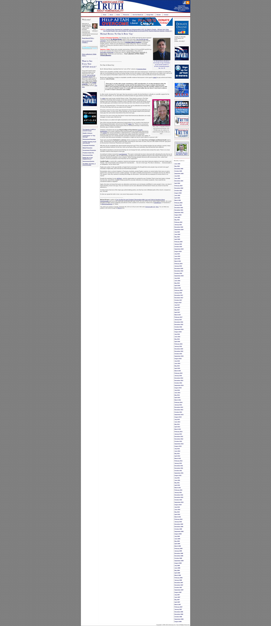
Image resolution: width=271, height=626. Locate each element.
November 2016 (179, 324)
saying (105, 133)
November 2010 (179, 497)
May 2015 (177, 366)
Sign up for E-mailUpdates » (87, 41)
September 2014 (179, 385)
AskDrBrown (157, 202)
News (157, 206)
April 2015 (177, 368)
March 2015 (178, 370)
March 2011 (178, 487)
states (130, 124)
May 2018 (177, 283)
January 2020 (178, 244)
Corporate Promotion (89, 145)
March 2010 (178, 516)
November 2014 (179, 380)
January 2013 (178, 434)
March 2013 (178, 429)
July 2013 (177, 419)
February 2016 (178, 344)
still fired (119, 178)
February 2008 (178, 577)
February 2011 (178, 490)
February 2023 (178, 185)
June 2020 (177, 234)
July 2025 (177, 176)
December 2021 (179, 207)
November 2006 (179, 614)
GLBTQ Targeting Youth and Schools (89, 142)
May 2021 (177, 219)
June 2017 (177, 307)
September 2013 (179, 414)
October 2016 (178, 327)
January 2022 (178, 205)
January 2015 (178, 375)
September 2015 (179, 356)
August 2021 (178, 215)
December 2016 (179, 322)
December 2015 (179, 348)
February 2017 (178, 317)
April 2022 (177, 198)
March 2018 (178, 288)
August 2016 (178, 331)
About (111, 14)
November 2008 (179, 555)
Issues (118, 14)
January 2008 (178, 580)
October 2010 (178, 499)
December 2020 (179, 227)
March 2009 (178, 546)
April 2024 (177, 183)
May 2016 (177, 339)
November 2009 (179, 526)
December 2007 (179, 582)
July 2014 (177, 390)
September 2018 (179, 275)
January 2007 (178, 609)
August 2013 (178, 417)
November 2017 (179, 297)
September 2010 (179, 502)
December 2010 (179, 495)
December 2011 (179, 465)
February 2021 (178, 222)
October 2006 (178, 616)
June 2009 (177, 538)
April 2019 (177, 258)
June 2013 (177, 422)
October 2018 (178, 273)
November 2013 (179, 409)
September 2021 (179, 212)
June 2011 (177, 480)
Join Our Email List (137, 14)
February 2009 (178, 548)
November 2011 (179, 468)
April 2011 (177, 485)
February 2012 (178, 460)
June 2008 (177, 568)
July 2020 (177, 232)
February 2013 (178, 431)
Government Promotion (89, 150)
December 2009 (179, 524)
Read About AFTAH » (88, 38)
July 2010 (177, 507)
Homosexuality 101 (150, 206)
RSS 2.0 (120, 208)
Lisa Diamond (123, 154)
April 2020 (177, 239)
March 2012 (178, 458)
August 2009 (178, 534)
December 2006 (179, 611)
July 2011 (177, 478)
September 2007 (179, 590)
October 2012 (178, 441)
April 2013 (177, 426)
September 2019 (179, 249)
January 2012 (178, 463)
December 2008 (179, 553)
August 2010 (178, 504)
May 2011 (177, 482)
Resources (126, 14)
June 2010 (177, 509)
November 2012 (179, 439)
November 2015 (179, 351)
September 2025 (179, 173)
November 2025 (179, 168)
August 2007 (178, 592)
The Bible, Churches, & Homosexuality (89, 164)
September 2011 (179, 473)
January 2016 (178, 346)
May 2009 (177, 541)
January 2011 (178, 492)
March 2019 (178, 261)
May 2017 (177, 310)
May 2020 (177, 236)
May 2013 (177, 424)
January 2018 (178, 292)
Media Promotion (87, 148)
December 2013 (179, 407)
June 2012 (177, 451)
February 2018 (178, 290)
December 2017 (179, 295)
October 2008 (178, 558)
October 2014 (178, 383)
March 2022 (178, 200)
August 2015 (178, 358)
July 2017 (177, 305)
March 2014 (178, 400)
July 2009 (177, 536)
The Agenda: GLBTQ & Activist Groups (89, 130)
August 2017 (178, 302)
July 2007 (177, 594)
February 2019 (178, 263)
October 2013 (178, 412)
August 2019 (178, 251)
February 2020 (178, 241)
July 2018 (177, 278)
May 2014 (177, 395)
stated (155, 77)
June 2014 (177, 392)
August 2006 (178, 621)
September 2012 (179, 443)
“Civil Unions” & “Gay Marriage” (89, 136)
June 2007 (177, 597)
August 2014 (178, 387)
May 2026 (177, 166)
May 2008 (177, 570)
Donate (159, 14)
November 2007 (179, 585)
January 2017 (178, 319)
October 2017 (178, 300)
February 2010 (178, 519)
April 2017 (177, 312)
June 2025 (177, 178)
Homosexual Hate (88, 155)
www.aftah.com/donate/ (106, 52)
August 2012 (178, 446)
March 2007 (178, 604)
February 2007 (178, 607)
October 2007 (178, 587)
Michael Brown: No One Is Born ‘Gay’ (116, 33)
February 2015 (178, 373)
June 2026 (177, 163)
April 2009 (177, 543)
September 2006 (179, 619)
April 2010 (177, 514)
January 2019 (178, 266)
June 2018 (177, 280)
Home (104, 14)
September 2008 (179, 560)
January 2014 (178, 404)
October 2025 (178, 171)
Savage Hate (149, 14)
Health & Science (87, 133)
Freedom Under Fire (88, 152)
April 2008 (177, 572)
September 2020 (179, 229)
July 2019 (177, 254)
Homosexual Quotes (88, 161)
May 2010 (177, 512)
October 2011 (178, 470)
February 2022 (178, 202)
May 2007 (177, 599)
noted (103, 98)
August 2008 (178, 563)
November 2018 (179, 271)
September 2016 (179, 329)
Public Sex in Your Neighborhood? (88, 158)
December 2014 (179, 378)
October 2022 (178, 190)
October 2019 (178, 246)
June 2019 (177, 256)
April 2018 (177, 285)
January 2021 (178, 224)
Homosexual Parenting (89, 139)
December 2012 (179, 436)
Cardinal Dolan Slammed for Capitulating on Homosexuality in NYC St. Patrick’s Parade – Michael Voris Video (135, 29)
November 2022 (179, 188)
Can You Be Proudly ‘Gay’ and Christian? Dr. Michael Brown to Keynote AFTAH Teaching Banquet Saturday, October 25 (137, 31)
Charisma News (141, 69)
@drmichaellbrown (107, 204)
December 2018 (179, 268)
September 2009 (179, 531)
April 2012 (177, 456)
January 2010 (178, 521)
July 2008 (177, 565)
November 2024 (179, 180)
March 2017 (178, 314)
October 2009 (178, 529)
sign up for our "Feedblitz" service (88, 75)
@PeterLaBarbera (105, 55)
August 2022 (178, 193)
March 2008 (178, 575)
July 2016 (177, 334)
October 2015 (178, 353)
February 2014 (178, 402)
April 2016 (177, 341)
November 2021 (179, 210)
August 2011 (178, 475)
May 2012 (177, 453)
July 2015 (177, 361)
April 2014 (177, 397)
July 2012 (177, 448)
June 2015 (177, 363)
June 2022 (177, 195)
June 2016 (177, 336)
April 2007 (177, 602)
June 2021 (177, 217)
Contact (166, 14)
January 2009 (178, 551)
